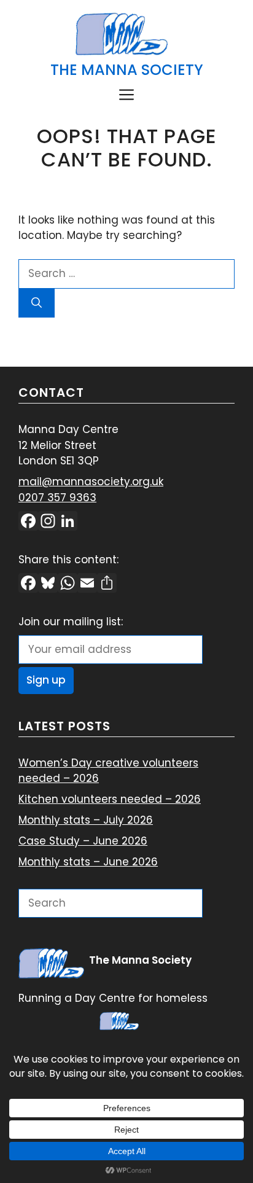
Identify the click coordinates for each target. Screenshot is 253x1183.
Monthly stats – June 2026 (88, 861)
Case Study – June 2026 (82, 841)
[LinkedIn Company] (67, 522)
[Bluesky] (48, 584)
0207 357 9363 (57, 497)
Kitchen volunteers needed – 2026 (109, 799)
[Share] (107, 584)
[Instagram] (48, 522)
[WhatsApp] (67, 584)
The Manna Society (126, 70)
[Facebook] (28, 522)
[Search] (36, 303)
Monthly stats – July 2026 (85, 820)
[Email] (87, 584)
